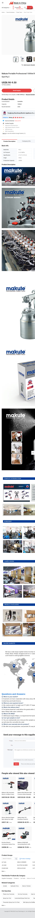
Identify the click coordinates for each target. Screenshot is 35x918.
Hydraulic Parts (15, 886)
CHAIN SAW (5, 868)
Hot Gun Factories (22, 894)
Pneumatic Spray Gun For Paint (11, 902)
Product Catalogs (25, 858)
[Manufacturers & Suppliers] (17, 3)
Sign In (4, 133)
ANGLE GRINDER (21, 862)
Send (16, 764)
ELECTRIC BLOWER (22, 865)
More (3, 905)
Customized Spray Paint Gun (22, 898)
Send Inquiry (17, 90)
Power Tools (19, 12)
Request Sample (30, 94)
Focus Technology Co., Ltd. (21, 911)
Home (3, 12)
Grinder (5, 886)
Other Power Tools (28, 12)
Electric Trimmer (26, 886)
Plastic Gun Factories (8, 894)
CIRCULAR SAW (21, 868)
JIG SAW (4, 865)
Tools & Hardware (10, 12)
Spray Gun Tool (7, 898)
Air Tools (4, 862)
